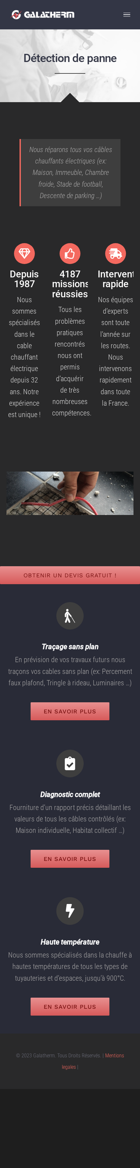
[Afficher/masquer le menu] (127, 15)
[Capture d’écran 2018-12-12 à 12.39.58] (70, 475)
